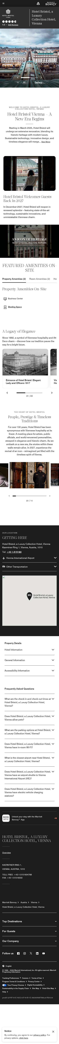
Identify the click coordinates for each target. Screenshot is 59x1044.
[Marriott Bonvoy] (49, 3)
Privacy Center (34, 982)
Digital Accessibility (35, 985)
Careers (25, 978)
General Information (15, 660)
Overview (6, 852)
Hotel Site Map (48, 988)
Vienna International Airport (20, 558)
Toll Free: (17, 875)
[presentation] (21, 392)
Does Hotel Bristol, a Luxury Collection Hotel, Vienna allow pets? (28, 718)
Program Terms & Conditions (13, 982)
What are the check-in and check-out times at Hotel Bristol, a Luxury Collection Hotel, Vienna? (28, 702)
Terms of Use (37, 978)
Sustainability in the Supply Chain (15, 988)
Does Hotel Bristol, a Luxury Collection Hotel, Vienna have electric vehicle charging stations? (28, 792)
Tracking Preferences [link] (10, 978)
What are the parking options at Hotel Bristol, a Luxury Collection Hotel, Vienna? (28, 732)
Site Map (35, 988)
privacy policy (39, 1035)
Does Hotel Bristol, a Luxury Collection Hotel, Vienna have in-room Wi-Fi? (28, 746)
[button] (38, 3)
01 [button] (27, 501)
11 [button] (32, 501)
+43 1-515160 (14, 552)
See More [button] (45, 142)
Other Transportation (17, 566)
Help (4, 992)
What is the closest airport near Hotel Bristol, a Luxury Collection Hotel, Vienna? (27, 759)
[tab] (14, 279)
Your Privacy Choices (15, 985)
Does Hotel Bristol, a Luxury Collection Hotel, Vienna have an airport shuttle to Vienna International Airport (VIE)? (28, 775)
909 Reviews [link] (13, 25)
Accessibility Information (17, 670)
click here (23, 1038)
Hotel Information (13, 649)
